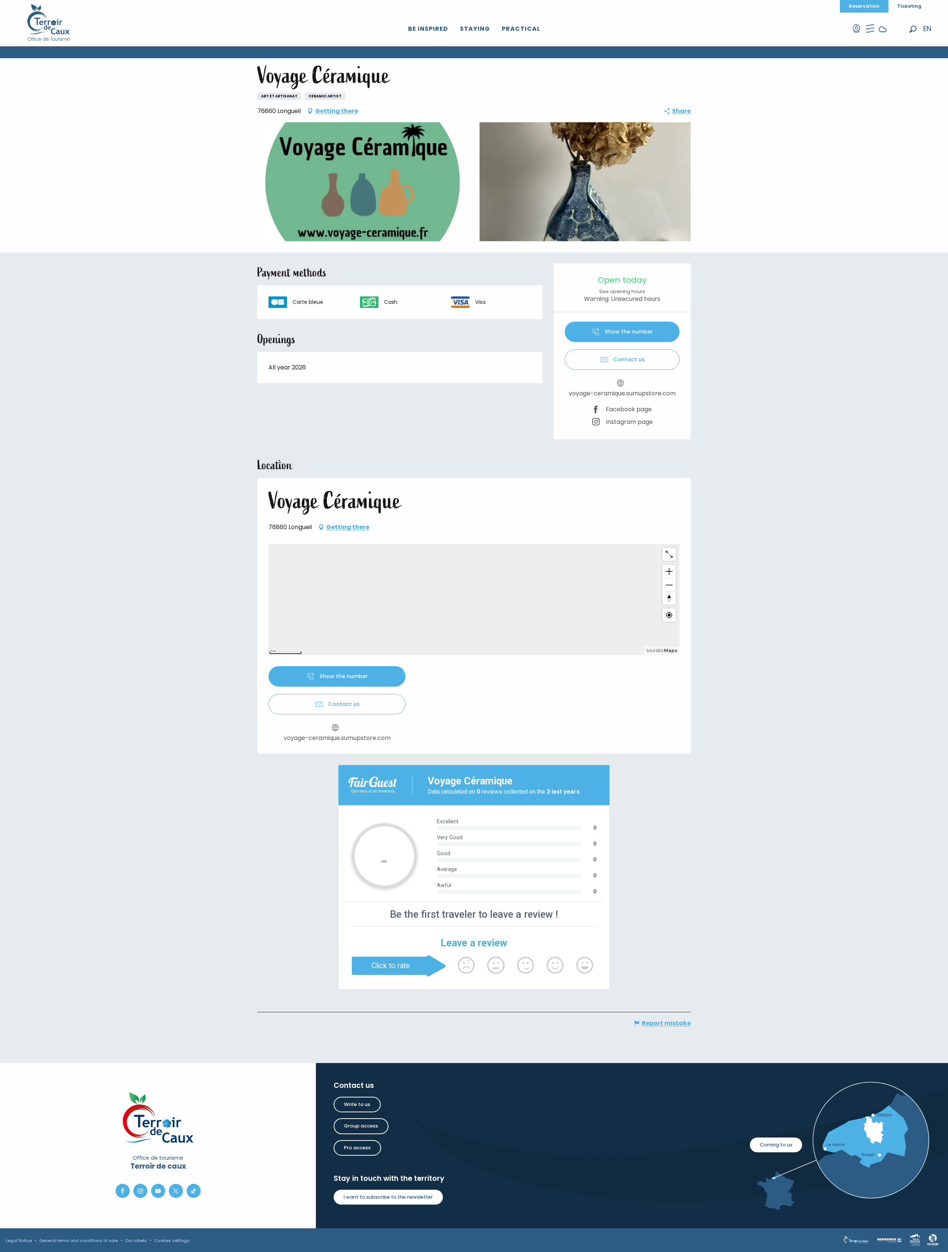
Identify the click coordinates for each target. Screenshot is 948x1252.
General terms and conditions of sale (78, 1240)
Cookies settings (172, 1240)
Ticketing (909, 6)
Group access (361, 1126)
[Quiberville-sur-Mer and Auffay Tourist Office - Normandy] (48, 22)
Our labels (136, 1240)
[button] (913, 29)
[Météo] (883, 35)
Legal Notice (19, 1240)
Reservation (864, 6)
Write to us (357, 1104)
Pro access (357, 1148)
